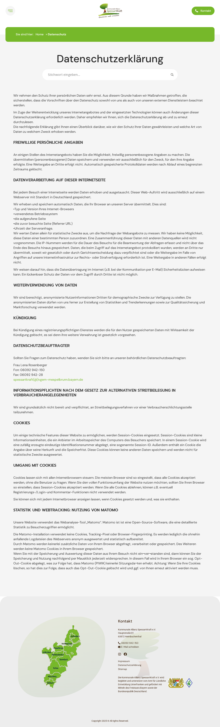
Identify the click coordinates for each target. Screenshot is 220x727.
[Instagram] (119, 654)
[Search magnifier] (172, 74)
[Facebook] (125, 654)
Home (39, 34)
